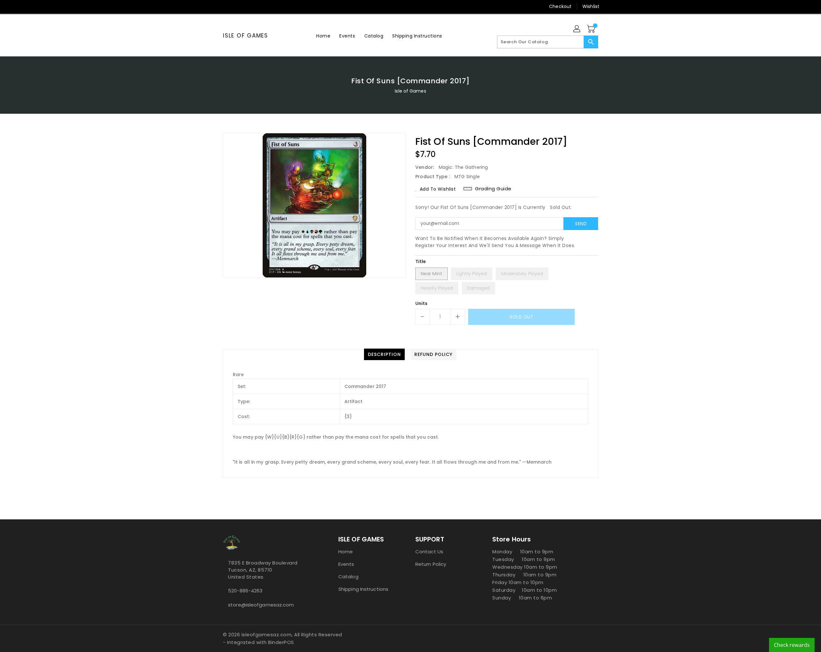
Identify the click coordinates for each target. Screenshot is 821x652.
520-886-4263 (245, 590)
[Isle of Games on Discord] (262, 6)
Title (420, 261)
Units (421, 303)
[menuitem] (323, 35)
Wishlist (590, 6)
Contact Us (429, 551)
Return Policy (430, 564)
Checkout (560, 6)
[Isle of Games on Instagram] (238, 6)
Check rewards (792, 644)
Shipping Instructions (363, 589)
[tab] (384, 354)
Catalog (348, 576)
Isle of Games (245, 35)
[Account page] (577, 29)
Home (345, 551)
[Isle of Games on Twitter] (226, 6)
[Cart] (591, 29)
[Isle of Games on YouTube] (250, 6)
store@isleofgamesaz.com (261, 604)
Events (346, 564)
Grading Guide (493, 189)
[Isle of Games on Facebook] (214, 6)
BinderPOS (281, 642)
